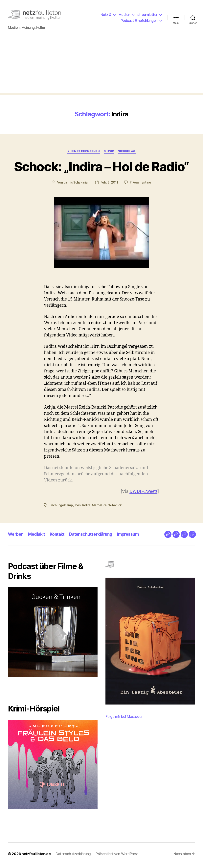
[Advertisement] (101, 65)
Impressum (128, 534)
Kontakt (57, 534)
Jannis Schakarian (76, 182)
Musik (109, 151)
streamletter (147, 15)
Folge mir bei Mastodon (124, 716)
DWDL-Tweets (143, 491)
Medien (124, 15)
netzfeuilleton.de (36, 854)
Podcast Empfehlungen (139, 20)
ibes (78, 505)
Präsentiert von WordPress (117, 854)
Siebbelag (127, 151)
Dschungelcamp (61, 505)
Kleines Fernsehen (83, 151)
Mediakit (36, 534)
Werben (15, 534)
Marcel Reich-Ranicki (107, 505)
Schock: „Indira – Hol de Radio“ (101, 166)
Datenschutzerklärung (90, 534)
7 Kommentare (140, 182)
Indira (86, 505)
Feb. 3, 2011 (109, 182)
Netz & (106, 15)
